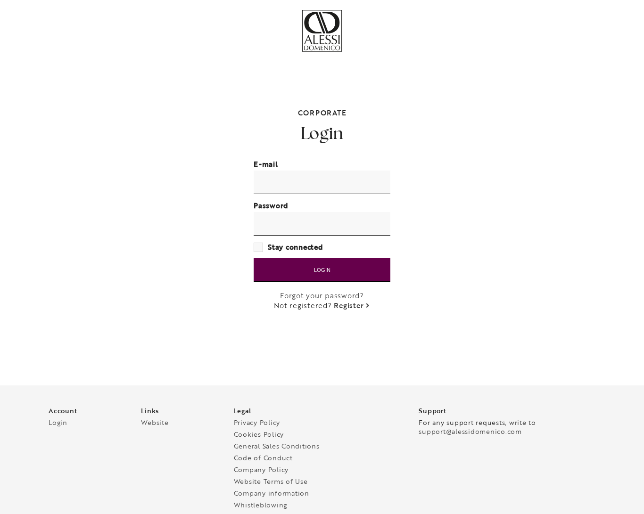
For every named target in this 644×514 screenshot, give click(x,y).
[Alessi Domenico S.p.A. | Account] (322, 50)
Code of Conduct (263, 459)
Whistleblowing (261, 506)
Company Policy (261, 470)
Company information (271, 494)
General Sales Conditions (277, 447)
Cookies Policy (259, 435)
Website (154, 423)
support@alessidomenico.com (470, 432)
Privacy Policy (257, 423)
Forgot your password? (322, 296)
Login (322, 270)
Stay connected (295, 247)
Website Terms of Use (271, 482)
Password (271, 205)
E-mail (266, 164)
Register (350, 305)
